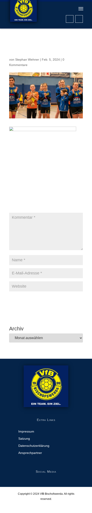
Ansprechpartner (30, 453)
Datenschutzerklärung (33, 445)
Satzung (24, 438)
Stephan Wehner (27, 59)
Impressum (26, 431)
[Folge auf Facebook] (69, 19)
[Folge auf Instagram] (79, 19)
